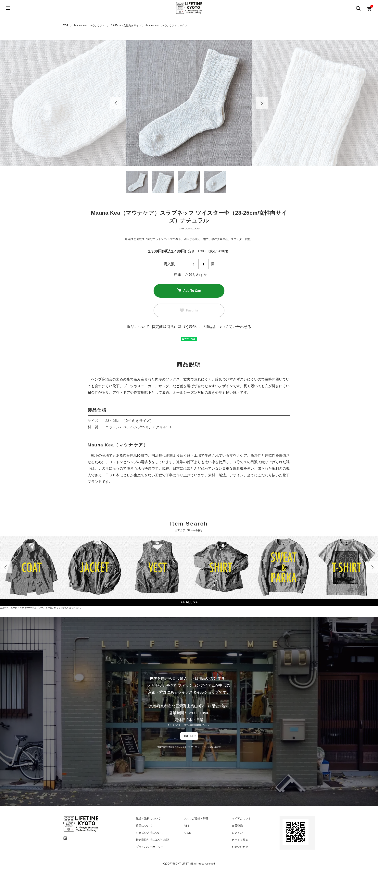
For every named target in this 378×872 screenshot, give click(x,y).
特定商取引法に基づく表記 (174, 327)
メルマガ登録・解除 (196, 818)
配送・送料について (148, 818)
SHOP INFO (189, 736)
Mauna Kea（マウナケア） (89, 25)
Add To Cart (192, 290)
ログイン (237, 832)
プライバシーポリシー (149, 846)
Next (262, 103)
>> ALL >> (189, 602)
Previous (116, 103)
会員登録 (237, 825)
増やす (203, 264)
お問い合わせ (240, 846)
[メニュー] (8, 8)
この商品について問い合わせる (225, 327)
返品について (138, 327)
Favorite (192, 310)
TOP (65, 25)
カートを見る (240, 839)
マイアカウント (241, 818)
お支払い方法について (149, 832)
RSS (186, 825)
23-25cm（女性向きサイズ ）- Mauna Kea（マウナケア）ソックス (149, 25)
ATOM (188, 832)
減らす (184, 264)
